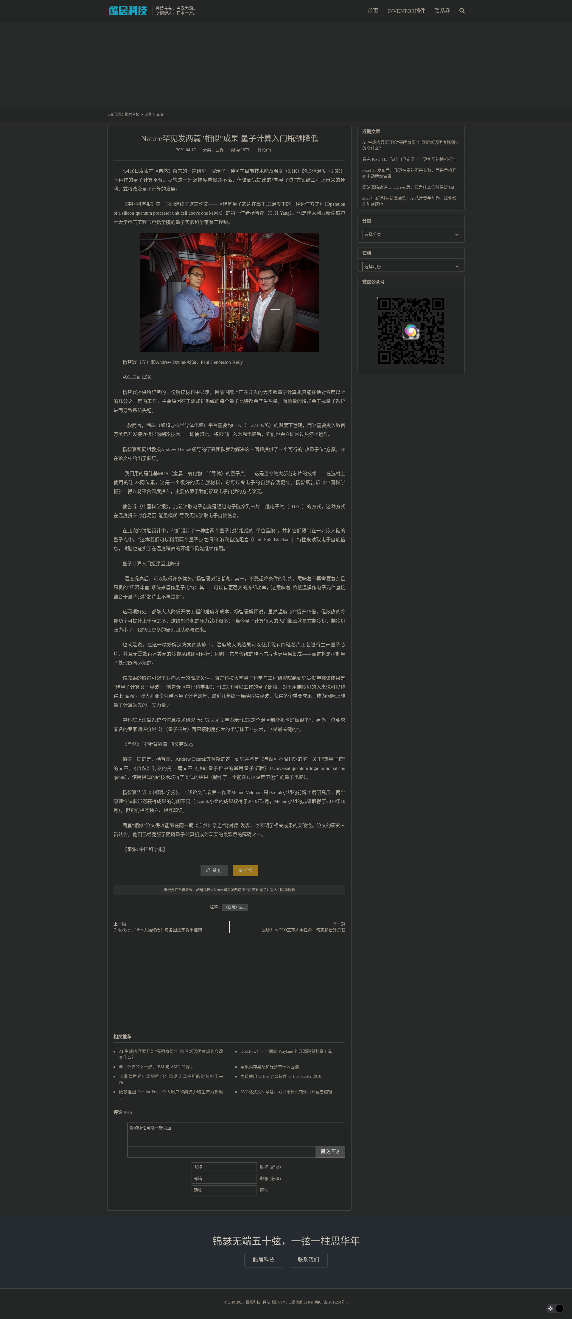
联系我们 (308, 1260)
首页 (373, 11)
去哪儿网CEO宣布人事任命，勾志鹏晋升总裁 (303, 930)
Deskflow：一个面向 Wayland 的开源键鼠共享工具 (286, 1051)
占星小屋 (295, 1302)
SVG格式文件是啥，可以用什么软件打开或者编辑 (286, 1092)
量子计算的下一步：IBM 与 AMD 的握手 (156, 1067)
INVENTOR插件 (406, 11)
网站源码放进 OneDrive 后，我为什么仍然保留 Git (408, 187)
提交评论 (330, 1151)
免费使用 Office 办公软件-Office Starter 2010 (280, 1076)
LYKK (308, 1302)
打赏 (247, 870)
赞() (217, 870)
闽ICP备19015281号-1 (331, 1302)
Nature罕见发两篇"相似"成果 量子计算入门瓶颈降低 (229, 138)
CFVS (282, 1302)
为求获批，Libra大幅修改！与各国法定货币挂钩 (158, 930)
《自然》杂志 (235, 907)
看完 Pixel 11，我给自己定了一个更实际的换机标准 (409, 159)
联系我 (442, 11)
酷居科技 (128, 10)
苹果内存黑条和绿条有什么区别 (269, 1067)
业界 (148, 115)
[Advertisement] (286, 68)
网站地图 (270, 1302)
